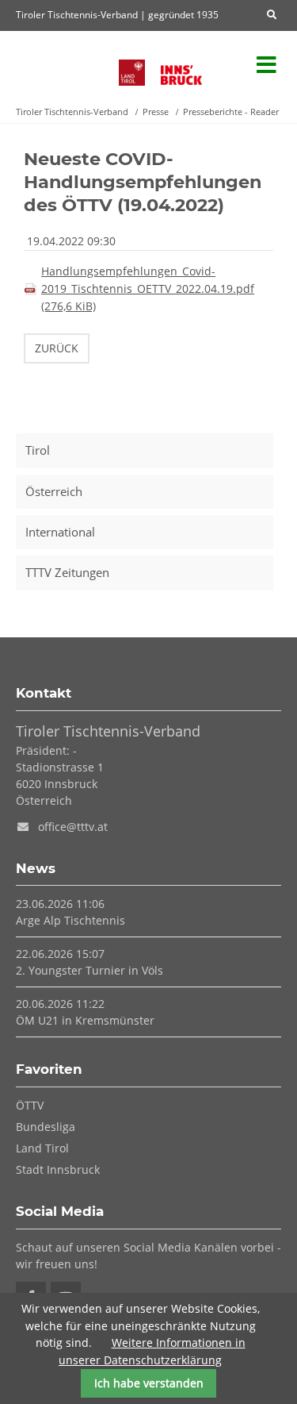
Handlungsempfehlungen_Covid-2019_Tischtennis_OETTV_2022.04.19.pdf (147, 288)
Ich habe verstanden (149, 1383)
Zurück (56, 348)
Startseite (59, 65)
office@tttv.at (73, 826)
